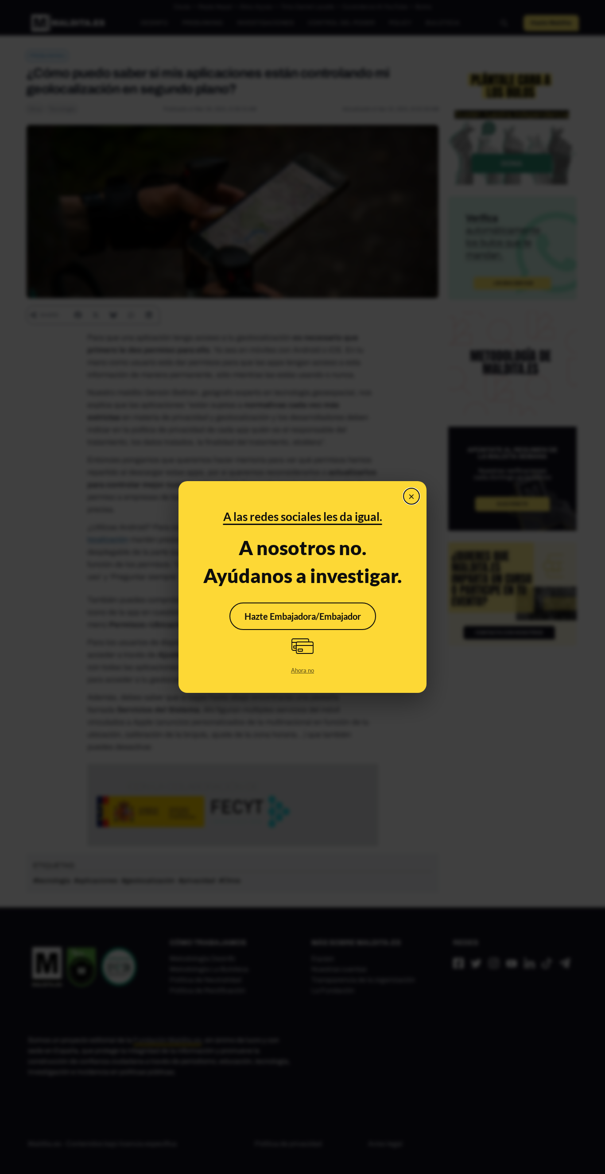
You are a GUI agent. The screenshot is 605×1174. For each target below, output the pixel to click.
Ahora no (302, 670)
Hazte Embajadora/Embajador (302, 616)
